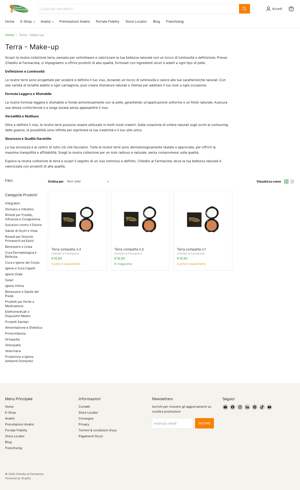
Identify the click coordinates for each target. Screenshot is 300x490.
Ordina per (56, 181)
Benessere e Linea (18, 247)
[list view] (292, 181)
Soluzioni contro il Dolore (23, 225)
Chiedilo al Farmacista (65, 253)
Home (9, 21)
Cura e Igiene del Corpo (22, 262)
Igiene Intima (14, 286)
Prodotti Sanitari (17, 322)
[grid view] (286, 181)
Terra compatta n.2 (129, 249)
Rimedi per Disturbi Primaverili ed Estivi (19, 239)
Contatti (84, 407)
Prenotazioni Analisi (74, 21)
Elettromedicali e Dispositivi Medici (18, 314)
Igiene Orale (14, 274)
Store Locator (136, 21)
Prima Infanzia (15, 333)
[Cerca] (244, 8)
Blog (156, 21)
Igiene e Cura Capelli (20, 268)
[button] (275, 8)
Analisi (46, 21)
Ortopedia (12, 339)
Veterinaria (13, 351)
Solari (9, 280)
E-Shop (26, 21)
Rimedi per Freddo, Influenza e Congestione (22, 217)
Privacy (84, 424)
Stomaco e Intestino (19, 209)
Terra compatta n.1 (191, 249)
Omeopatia (13, 345)
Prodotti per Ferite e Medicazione (19, 304)
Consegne (86, 418)
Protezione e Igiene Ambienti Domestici (19, 359)
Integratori (12, 203)
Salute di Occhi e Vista (21, 231)
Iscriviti (204, 423)
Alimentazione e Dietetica (23, 327)
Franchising (175, 21)
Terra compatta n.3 (66, 249)
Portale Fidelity (107, 21)
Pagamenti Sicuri (91, 436)
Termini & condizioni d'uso (98, 430)
